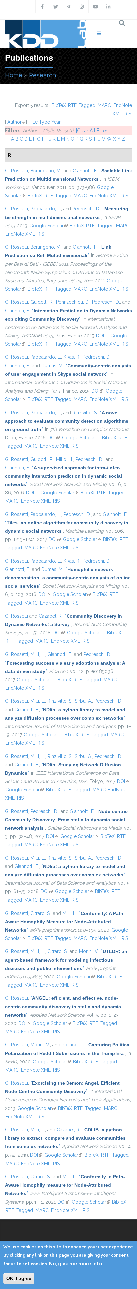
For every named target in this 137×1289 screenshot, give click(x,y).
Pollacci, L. (73, 1044)
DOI (102, 335)
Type (44, 122)
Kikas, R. (71, 357)
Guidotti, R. (42, 302)
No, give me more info (75, 1263)
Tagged (87, 105)
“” (66, 421)
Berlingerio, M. (45, 170)
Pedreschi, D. (86, 208)
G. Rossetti (16, 170)
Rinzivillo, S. (85, 412)
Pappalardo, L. (45, 208)
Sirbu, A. (83, 701)
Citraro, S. (40, 913)
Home (13, 75)
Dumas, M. (52, 365)
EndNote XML (104, 195)
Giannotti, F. (85, 170)
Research (42, 75)
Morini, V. (89, 951)
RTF (72, 105)
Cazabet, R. (51, 616)
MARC (104, 105)
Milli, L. (37, 654)
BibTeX (59, 105)
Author (14, 122)
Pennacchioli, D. (73, 302)
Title (33, 122)
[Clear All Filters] (93, 130)
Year (56, 122)
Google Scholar (48, 225)
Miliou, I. (64, 459)
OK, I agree (18, 1278)
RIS (127, 113)
